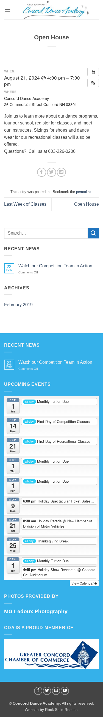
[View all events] (93, 72)
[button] (7, 9)
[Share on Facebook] (41, 172)
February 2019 (18, 304)
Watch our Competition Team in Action (55, 266)
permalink (83, 192)
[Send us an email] (56, 691)
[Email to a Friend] (61, 172)
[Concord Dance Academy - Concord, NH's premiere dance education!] (55, 9)
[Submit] (93, 233)
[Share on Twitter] (51, 172)
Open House (86, 204)
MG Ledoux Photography (36, 611)
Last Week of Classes (25, 204)
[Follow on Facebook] (38, 691)
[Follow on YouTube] (65, 691)
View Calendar (82, 583)
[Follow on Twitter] (47, 691)
